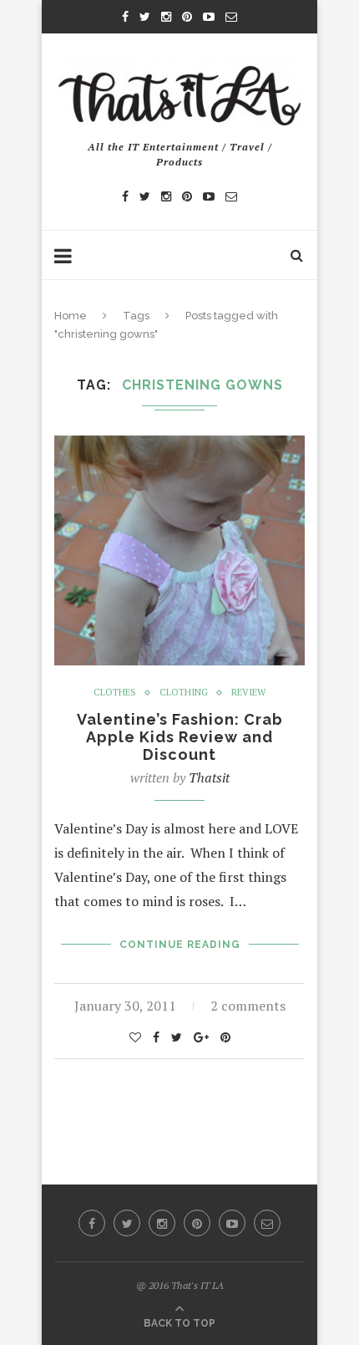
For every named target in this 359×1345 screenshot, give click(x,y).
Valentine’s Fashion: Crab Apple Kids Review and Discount (180, 737)
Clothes (115, 692)
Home (70, 315)
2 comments (248, 1005)
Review (248, 692)
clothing (183, 692)
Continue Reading (179, 944)
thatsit (209, 777)
